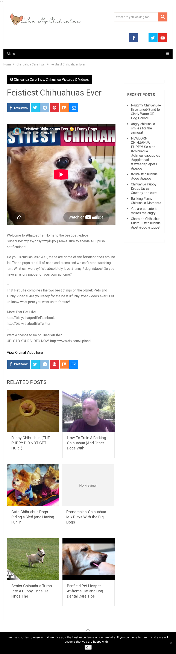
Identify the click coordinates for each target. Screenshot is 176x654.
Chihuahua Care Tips (29, 79)
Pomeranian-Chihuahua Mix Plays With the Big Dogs (86, 517)
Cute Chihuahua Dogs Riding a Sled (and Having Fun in (32, 517)
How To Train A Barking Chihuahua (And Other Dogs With (86, 442)
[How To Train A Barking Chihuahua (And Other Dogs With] (88, 411)
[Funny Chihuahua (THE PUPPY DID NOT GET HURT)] (33, 411)
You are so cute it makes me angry (144, 211)
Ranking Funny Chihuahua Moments (146, 201)
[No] (170, 643)
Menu (11, 54)
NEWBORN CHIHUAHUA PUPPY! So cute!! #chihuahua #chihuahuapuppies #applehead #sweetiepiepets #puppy (145, 153)
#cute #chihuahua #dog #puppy (144, 176)
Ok (88, 647)
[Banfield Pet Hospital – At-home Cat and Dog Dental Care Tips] (88, 559)
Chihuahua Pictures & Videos (67, 79)
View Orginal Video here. (25, 353)
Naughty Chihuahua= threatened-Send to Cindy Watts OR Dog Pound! (146, 111)
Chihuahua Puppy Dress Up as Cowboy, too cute (144, 188)
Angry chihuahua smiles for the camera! (143, 128)
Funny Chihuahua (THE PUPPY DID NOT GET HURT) (30, 442)
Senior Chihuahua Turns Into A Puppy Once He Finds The (31, 591)
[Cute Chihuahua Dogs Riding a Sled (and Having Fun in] (33, 485)
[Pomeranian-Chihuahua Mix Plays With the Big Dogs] (88, 485)
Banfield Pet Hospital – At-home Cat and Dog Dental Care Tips (86, 591)
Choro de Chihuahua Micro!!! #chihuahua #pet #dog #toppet (146, 223)
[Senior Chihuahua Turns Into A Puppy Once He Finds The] (33, 559)
